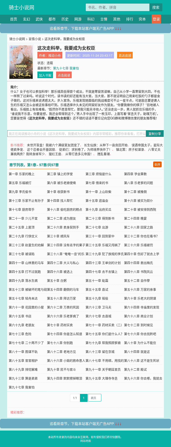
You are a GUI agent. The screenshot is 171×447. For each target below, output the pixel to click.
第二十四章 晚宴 (135, 218)
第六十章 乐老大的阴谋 (140, 298)
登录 (156, 19)
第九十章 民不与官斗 (61, 369)
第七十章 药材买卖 (60, 325)
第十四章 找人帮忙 (60, 200)
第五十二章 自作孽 (137, 280)
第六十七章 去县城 (98, 316)
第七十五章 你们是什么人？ (105, 333)
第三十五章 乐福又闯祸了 (103, 245)
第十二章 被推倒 (135, 191)
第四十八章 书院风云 (138, 271)
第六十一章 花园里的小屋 (26, 307)
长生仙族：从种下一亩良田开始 (106, 145)
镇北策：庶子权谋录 (130, 149)
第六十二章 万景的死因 (63, 307)
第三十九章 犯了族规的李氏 (105, 253)
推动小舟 (54, 55)
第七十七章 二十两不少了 (26, 342)
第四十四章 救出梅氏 (138, 262)
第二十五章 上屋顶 (22, 227)
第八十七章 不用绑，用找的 (105, 360)
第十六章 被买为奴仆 (138, 200)
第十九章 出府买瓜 (98, 209)
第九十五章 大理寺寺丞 (102, 378)
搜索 (155, 7)
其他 (116, 19)
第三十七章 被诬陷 (22, 253)
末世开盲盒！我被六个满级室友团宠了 (53, 145)
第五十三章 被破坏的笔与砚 (28, 289)
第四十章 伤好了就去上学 (141, 253)
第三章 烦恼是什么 (98, 174)
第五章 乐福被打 (20, 182)
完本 (142, 19)
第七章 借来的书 (97, 182)
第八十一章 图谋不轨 (23, 351)
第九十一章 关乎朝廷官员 (103, 369)
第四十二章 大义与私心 (63, 262)
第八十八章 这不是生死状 (141, 360)
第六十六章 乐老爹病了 (63, 316)
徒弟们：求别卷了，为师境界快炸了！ (85, 149)
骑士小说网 (21, 7)
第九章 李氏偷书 (20, 191)
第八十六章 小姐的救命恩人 (66, 360)
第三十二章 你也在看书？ (141, 236)
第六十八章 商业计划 (138, 316)
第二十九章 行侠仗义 (23, 236)
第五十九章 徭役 (97, 298)
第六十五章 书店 (20, 316)
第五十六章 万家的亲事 (140, 289)
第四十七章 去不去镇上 (102, 271)
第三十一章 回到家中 (100, 236)
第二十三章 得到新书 (100, 218)
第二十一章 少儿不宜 (23, 218)
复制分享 (155, 133)
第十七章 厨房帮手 (22, 209)
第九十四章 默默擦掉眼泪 (64, 378)
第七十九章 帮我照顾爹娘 (103, 342)
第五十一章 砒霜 (97, 280)
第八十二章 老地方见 (61, 351)
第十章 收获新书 (58, 191)
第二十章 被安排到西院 (140, 209)
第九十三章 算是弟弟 (23, 378)
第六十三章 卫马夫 (98, 307)
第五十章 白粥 (57, 280)
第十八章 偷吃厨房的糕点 (64, 209)
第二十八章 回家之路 (138, 227)
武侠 (39, 19)
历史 (65, 19)
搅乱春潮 (103, 154)
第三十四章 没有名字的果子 (66, 245)
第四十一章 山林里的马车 (26, 262)
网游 (77, 19)
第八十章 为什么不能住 (140, 342)
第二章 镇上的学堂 (60, 174)
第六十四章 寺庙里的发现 (141, 307)
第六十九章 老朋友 (22, 325)
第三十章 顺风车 (58, 236)
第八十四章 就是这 (137, 351)
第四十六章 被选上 (60, 271)
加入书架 (45, 75)
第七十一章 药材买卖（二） (105, 325)
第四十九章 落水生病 (23, 280)
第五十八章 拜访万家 (61, 298)
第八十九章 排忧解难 (23, 369)
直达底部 (125, 55)
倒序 (157, 164)
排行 (129, 19)
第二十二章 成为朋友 (61, 218)
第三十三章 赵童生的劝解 (26, 245)
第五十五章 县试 (97, 289)
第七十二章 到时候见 (138, 325)
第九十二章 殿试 (135, 369)
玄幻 (26, 19)
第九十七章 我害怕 (66, 68)
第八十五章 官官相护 (23, 360)
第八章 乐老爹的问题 (138, 182)
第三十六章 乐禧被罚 (138, 245)
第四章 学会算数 (135, 174)
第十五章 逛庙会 (97, 200)
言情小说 (34, 38)
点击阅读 (64, 75)
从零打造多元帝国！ (79, 154)
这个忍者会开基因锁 (41, 149)
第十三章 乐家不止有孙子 (26, 200)
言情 (103, 19)
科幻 (90, 19)
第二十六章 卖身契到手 (63, 227)
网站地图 (85, 441)
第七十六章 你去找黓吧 (140, 333)
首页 (13, 19)
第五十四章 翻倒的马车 (63, 289)
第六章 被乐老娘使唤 (61, 182)
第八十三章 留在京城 (100, 351)
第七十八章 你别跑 (60, 342)
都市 (52, 19)
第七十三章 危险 (20, 333)
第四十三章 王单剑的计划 (103, 262)
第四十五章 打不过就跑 (25, 271)
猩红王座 (55, 154)
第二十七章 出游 (97, 227)
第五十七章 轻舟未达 (23, 298)
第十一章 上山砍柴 (98, 191)
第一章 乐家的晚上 (22, 174)
